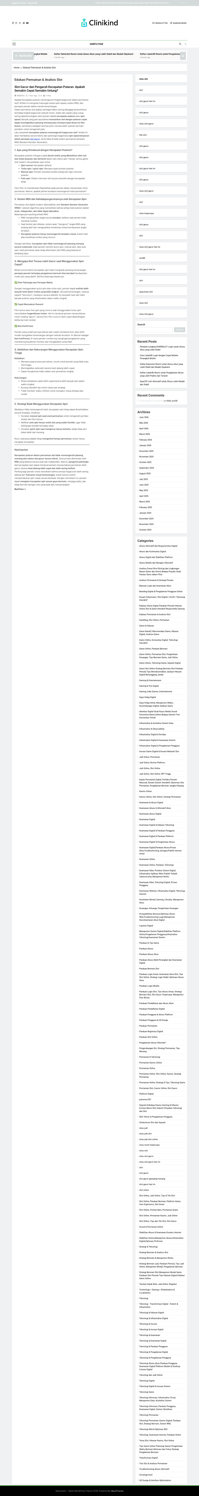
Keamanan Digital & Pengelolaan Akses (157, 842)
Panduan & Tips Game (149, 943)
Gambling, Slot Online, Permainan (154, 620)
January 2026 (145, 445)
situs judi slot (145, 1133)
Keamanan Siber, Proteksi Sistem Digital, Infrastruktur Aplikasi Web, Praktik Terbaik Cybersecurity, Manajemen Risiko (158, 873)
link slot (143, 135)
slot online (144, 1190)
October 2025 (145, 462)
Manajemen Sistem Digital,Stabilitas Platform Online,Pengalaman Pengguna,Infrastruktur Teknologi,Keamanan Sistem (159, 934)
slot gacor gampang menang (152, 1179)
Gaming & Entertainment (150, 680)
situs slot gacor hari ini (149, 247)
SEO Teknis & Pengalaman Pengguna (155, 1117)
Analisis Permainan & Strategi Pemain (156, 580)
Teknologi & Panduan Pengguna (153, 1346)
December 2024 (146, 518)
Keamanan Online (147, 859)
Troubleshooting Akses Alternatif (154, 1469)
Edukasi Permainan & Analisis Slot (154, 614)
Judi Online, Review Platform (152, 762)
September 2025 (146, 468)
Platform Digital (146, 1094)
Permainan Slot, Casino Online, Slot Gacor (158, 1088)
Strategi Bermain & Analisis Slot (153, 1252)
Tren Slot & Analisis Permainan (153, 1463)
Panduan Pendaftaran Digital (152, 1009)
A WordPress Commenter (151, 400)
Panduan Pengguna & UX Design (153, 1020)
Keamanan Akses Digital (150, 814)
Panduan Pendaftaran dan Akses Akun (156, 1003)
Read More (19, 489)
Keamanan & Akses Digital (151, 802)
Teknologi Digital (147, 1381)
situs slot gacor (146, 123)
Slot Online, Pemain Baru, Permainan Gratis (158, 1210)
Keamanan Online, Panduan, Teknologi (156, 865)
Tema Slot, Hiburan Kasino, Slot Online (156, 1440)
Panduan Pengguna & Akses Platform (156, 1014)
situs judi (143, 1128)
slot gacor (35, 139)
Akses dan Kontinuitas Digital (152, 551)
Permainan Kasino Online (150, 1062)
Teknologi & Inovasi (148, 1324)
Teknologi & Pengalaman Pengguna (155, 1358)
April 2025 (143, 496)
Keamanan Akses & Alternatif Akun (155, 808)
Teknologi (143, 1298)
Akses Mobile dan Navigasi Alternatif (156, 563)
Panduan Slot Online (148, 1037)
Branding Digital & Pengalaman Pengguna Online (160, 591)
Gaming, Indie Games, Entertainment (155, 691)
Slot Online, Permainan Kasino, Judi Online (158, 1215)
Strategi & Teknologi (148, 1247)
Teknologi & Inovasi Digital (151, 1329)
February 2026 (145, 440)
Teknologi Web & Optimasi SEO (153, 1429)
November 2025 (146, 456)
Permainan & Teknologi (149, 1057)
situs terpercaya (146, 213)
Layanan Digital (146, 925)
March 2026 (144, 434)
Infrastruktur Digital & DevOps (152, 734)
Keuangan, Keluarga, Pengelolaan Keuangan (158, 908)
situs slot (143, 303)
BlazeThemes (117, 1491)
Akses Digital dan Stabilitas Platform (156, 557)
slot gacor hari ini (147, 101)
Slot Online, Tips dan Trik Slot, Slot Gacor (158, 1221)
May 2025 (143, 490)
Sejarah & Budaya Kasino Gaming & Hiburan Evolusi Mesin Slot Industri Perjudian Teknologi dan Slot (160, 1108)
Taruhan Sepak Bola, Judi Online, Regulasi (158, 1284)
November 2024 (146, 524)
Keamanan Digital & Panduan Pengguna (156, 830)
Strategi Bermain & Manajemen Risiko (156, 1258)
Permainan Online (147, 1068)
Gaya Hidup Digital (147, 697)
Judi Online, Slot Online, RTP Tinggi (155, 774)
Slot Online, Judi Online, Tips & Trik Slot (157, 1195)
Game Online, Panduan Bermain (153, 648)
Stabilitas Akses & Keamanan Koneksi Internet (160, 1232)
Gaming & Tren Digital (149, 686)
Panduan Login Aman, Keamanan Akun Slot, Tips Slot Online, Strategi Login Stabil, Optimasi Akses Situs (161, 977)
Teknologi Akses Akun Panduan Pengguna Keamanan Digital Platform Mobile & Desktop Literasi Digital (159, 1366)
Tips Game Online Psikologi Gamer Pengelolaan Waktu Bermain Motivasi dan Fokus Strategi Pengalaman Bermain (160, 1449)
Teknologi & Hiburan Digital (151, 1312)
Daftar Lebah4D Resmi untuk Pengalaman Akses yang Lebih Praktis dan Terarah (133, 3)
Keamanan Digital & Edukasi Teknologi (156, 825)
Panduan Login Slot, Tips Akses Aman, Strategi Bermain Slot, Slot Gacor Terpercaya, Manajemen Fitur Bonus (161, 994)
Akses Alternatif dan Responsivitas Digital (158, 546)
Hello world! (172, 401)
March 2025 (144, 501)
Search (141, 324)
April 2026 (143, 428)
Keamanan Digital (147, 819)
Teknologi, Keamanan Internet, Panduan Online (160, 1435)
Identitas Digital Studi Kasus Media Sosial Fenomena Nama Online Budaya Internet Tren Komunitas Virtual (159, 714)
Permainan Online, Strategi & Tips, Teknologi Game (162, 1082)
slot (141, 90)
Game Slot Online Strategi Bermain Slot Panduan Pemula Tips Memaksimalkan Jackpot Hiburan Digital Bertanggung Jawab (161, 671)
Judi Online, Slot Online (149, 768)
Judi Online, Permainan (149, 757)
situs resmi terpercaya (149, 1145)
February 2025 (145, 507)
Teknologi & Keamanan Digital (152, 1341)
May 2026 (143, 423)
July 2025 (143, 479)
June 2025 (144, 485)
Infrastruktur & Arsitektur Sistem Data (156, 723)
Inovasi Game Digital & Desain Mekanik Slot (159, 751)
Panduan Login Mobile (149, 986)
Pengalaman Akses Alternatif (152, 1043)
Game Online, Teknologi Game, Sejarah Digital (160, 663)
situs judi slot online (148, 1139)
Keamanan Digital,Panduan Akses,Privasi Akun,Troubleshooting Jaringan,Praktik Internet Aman (160, 850)
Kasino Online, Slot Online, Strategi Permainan (160, 797)
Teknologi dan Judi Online (151, 1375)
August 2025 (145, 473)
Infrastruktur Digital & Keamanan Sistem (157, 740)
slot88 (142, 258)
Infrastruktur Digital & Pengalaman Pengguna (159, 746)
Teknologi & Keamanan (149, 1335)
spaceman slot (146, 292)
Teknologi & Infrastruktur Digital (153, 1318)
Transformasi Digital (148, 1458)
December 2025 (146, 451)
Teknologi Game (146, 1392)
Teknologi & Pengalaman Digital (153, 1352)
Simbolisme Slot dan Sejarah (152, 1122)
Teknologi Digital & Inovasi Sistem (154, 1386)
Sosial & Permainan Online (151, 1227)
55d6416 (21, 95)
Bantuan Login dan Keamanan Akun (155, 586)
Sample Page (96, 44)
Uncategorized (145, 1475)
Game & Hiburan (146, 626)
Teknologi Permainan (148, 1415)
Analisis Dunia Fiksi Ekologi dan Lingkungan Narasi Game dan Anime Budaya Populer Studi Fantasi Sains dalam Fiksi (160, 571)
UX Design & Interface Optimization (155, 1480)
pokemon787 (145, 1099)
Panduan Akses (146, 948)
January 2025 (145, 513)
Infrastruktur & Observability (151, 729)
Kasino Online (145, 791)
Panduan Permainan (148, 1026)
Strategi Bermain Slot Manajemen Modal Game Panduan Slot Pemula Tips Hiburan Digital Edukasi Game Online (162, 1275)
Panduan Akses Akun (148, 954)
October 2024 (145, 530)
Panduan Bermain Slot (149, 968)
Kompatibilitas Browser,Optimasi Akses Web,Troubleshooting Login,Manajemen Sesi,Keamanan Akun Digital (157, 917)
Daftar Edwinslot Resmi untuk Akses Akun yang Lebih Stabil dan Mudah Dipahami (56, 54)
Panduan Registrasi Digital (151, 1031)
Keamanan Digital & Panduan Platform (156, 836)
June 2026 (144, 417)
